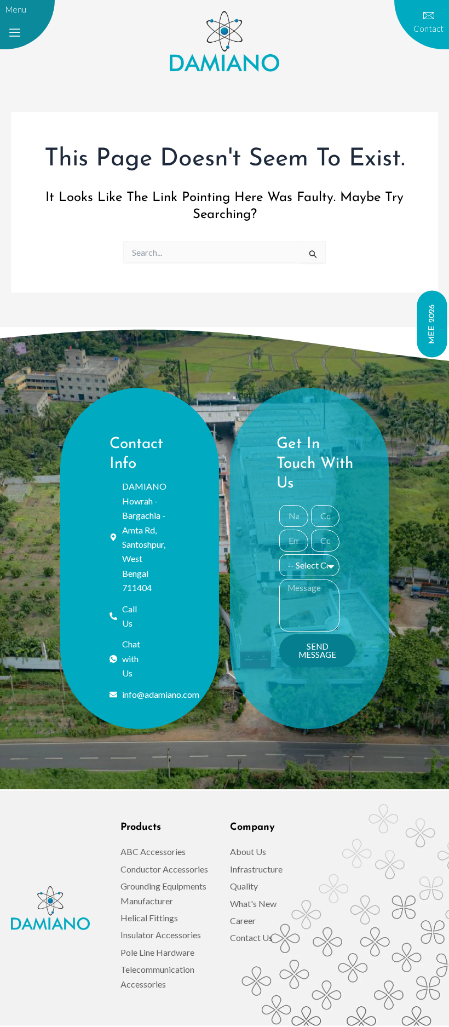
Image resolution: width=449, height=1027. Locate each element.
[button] (14, 33)
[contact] (428, 15)
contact (428, 28)
